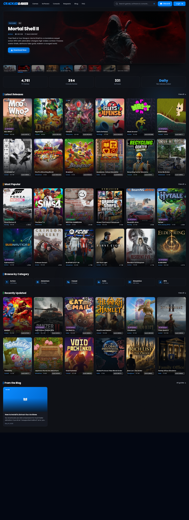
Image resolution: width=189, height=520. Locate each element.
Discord (166, 4)
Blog (76, 4)
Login (178, 4)
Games (35, 4)
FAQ (83, 4)
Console (56, 4)
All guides (180, 383)
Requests (67, 4)
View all (181, 94)
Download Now (20, 53)
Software (45, 4)
